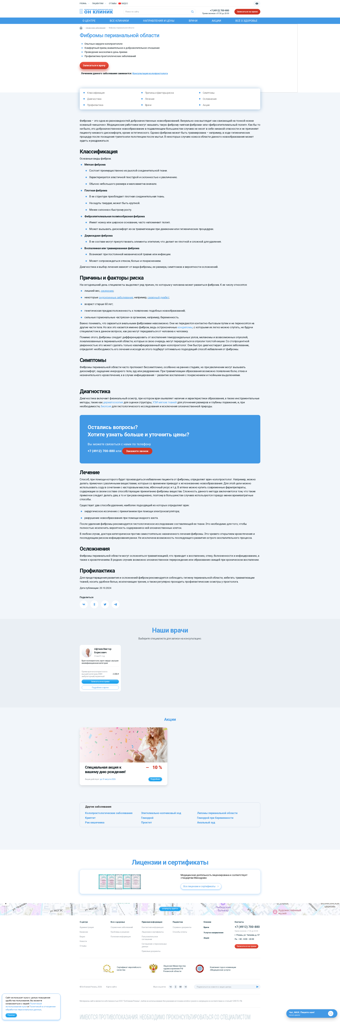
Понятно (11, 1015)
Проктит (146, 822)
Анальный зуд (206, 822)
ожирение (107, 290)
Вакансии (84, 932)
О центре (89, 20)
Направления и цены (158, 20)
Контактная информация (152, 927)
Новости (83, 941)
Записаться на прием (247, 11)
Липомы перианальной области (217, 813)
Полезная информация (121, 937)
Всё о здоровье (246, 20)
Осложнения (209, 98)
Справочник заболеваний (122, 927)
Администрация (87, 927)
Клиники (207, 922)
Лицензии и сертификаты (153, 932)
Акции (216, 20)
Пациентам (97, 3)
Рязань (83, 3)
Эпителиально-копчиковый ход (161, 813)
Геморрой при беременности (215, 817)
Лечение (149, 98)
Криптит (90, 817)
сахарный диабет (158, 297)
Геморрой (147, 817)
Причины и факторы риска (159, 92)
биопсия (106, 406)
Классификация (96, 92)
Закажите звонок (137, 451)
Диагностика (94, 98)
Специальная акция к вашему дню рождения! (105, 769)
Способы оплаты (180, 932)
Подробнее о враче (100, 687)
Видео (82, 937)
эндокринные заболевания (116, 297)
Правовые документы (151, 951)
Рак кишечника (94, 822)
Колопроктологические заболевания (108, 813)
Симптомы (208, 92)
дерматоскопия (113, 402)
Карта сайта (111, 987)
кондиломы (184, 327)
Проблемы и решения (120, 932)
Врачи (193, 20)
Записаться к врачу (94, 65)
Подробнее (155, 779)
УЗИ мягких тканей (165, 402)
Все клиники (119, 20)
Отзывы (112, 3)
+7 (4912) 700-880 (219, 10)
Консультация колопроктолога (150, 73)
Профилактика (95, 105)
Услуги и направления (213, 933)
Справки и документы (182, 927)
